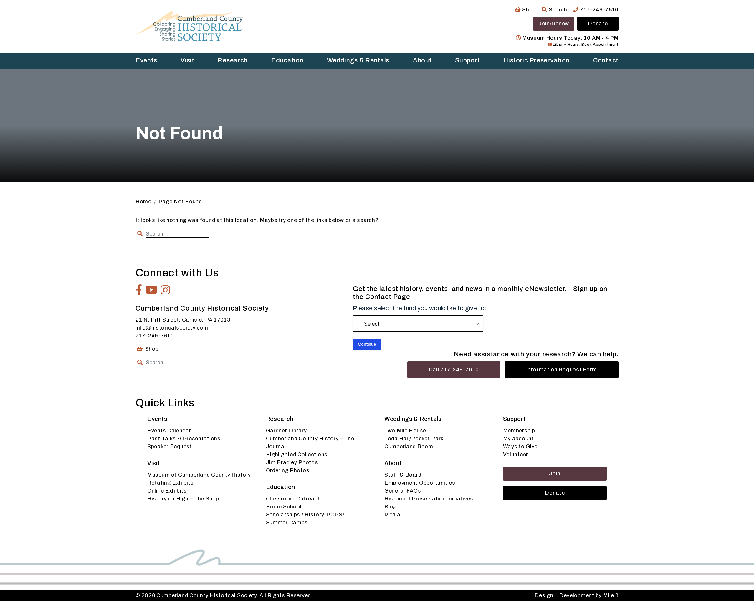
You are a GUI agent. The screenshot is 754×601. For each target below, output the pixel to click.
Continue (367, 344)
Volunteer (515, 454)
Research (233, 60)
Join (554, 474)
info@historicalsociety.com (171, 328)
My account (518, 439)
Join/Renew (553, 24)
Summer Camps (287, 523)
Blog (390, 507)
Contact (606, 60)
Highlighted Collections (297, 454)
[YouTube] (151, 290)
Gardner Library (286, 431)
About (422, 60)
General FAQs (402, 491)
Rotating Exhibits (170, 483)
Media (392, 515)
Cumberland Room (408, 446)
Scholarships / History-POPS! (305, 515)
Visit (187, 60)
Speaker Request (169, 446)
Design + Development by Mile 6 (577, 595)
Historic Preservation (536, 60)
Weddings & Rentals (358, 60)
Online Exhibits (167, 491)
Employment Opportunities (419, 483)
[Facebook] (139, 290)
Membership (519, 431)
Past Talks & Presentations (184, 439)
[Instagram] (165, 290)
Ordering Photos (288, 470)
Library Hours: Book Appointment (585, 44)
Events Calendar (169, 431)
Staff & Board (402, 475)
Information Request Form (561, 370)
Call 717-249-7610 (454, 370)
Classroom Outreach (293, 499)
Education (287, 60)
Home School (284, 507)
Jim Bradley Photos (292, 462)
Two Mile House (405, 431)
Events (146, 60)
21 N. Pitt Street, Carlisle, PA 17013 (182, 320)
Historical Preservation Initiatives (428, 499)
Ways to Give (520, 446)
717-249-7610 (599, 10)
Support (467, 60)
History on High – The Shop (183, 499)
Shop (528, 10)
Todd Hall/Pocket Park (414, 439)
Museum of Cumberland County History (199, 475)
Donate (598, 24)
